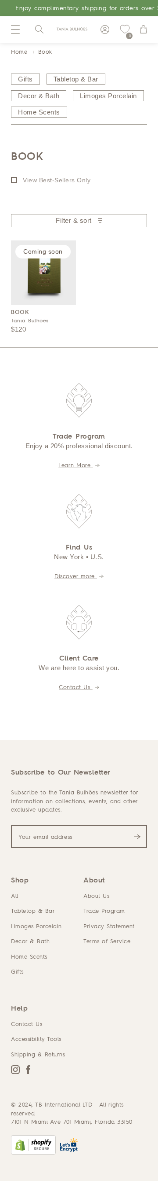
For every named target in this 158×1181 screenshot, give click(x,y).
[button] (15, 29)
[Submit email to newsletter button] (137, 837)
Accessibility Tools (36, 1039)
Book (45, 51)
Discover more (75, 576)
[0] (124, 29)
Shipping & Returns (38, 1054)
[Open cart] (143, 29)
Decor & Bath (30, 941)
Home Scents (29, 956)
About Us (96, 896)
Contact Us (76, 687)
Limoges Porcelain (36, 926)
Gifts (17, 971)
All (14, 896)
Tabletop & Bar (33, 911)
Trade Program (104, 911)
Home (19, 51)
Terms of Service (106, 941)
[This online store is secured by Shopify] (33, 1145)
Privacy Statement (109, 926)
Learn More (75, 465)
